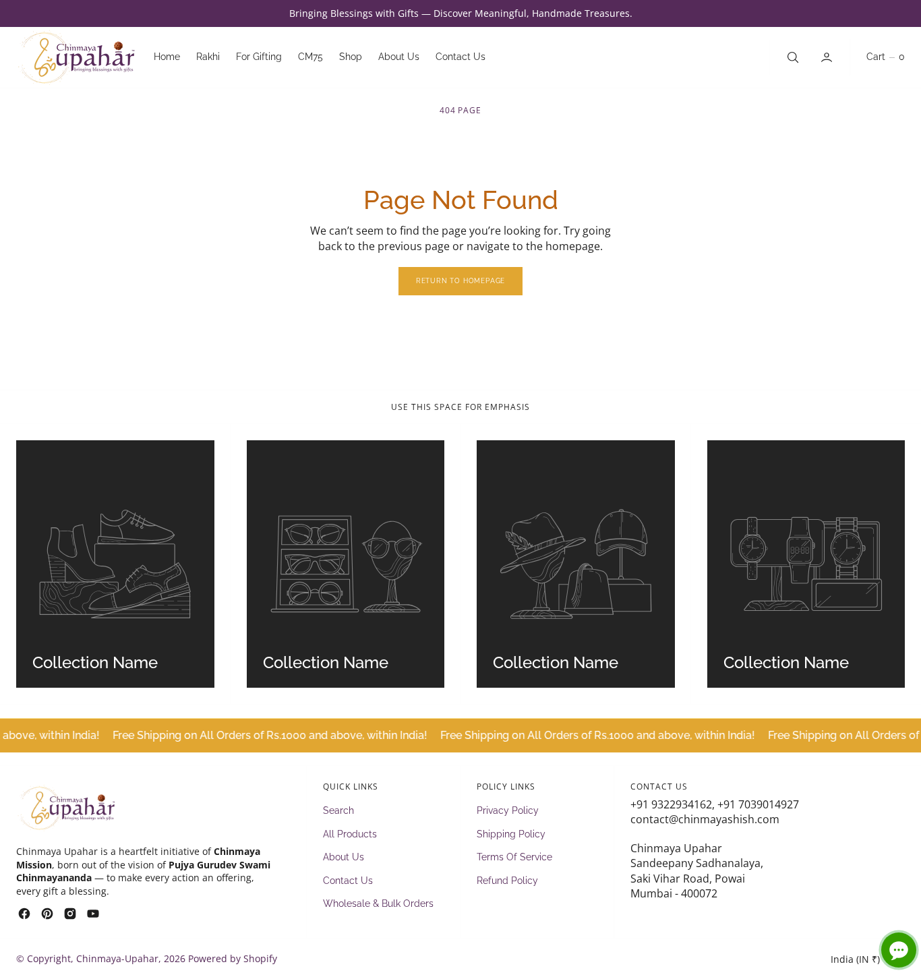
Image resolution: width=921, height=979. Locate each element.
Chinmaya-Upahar (117, 958)
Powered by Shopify (232, 958)
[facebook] (24, 914)
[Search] (791, 57)
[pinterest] (47, 914)
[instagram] (70, 914)
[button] (828, 57)
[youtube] (93, 914)
